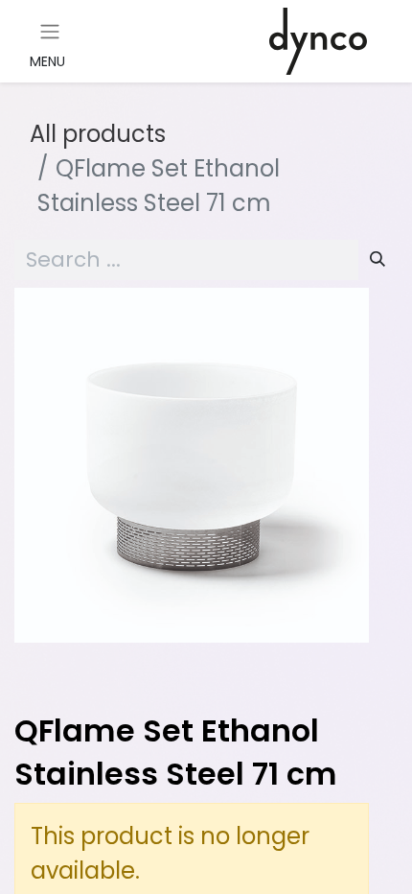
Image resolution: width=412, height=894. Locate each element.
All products (98, 134)
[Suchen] (377, 260)
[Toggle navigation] (50, 32)
